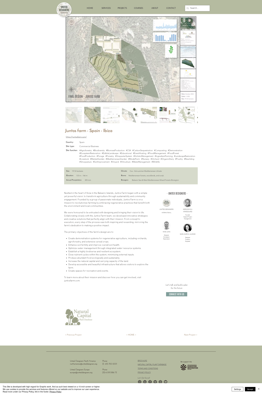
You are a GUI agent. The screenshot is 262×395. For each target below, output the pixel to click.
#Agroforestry (85, 150)
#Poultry (179, 159)
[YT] (165, 382)
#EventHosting (139, 153)
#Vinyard (115, 162)
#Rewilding (189, 159)
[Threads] (160, 382)
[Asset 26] (139, 382)
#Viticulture (125, 162)
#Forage (100, 156)
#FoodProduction (87, 156)
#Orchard (155, 159)
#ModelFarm (134, 159)
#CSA (128, 150)
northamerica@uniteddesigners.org (83, 364)
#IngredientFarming (164, 156)
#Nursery (145, 159)
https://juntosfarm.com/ (76, 137)
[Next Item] (193, 59)
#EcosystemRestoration (89, 153)
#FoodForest (173, 153)
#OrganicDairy (167, 159)
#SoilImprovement (101, 162)
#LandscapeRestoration (184, 156)
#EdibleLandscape (110, 153)
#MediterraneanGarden (116, 159)
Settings (237, 389)
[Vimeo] (155, 382)
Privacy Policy (55, 391)
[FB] (150, 382)
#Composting (160, 150)
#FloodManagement (157, 153)
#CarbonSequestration (142, 150)
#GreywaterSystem (123, 156)
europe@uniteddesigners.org (81, 373)
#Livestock (84, 159)
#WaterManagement (141, 162)
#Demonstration (175, 150)
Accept (250, 389)
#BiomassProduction (115, 150)
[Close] (258, 389)
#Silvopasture (85, 162)
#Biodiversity (99, 150)
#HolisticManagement (143, 156)
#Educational (126, 153)
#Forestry (109, 156)
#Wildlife (156, 162)
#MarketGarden (97, 159)
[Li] (145, 382)
